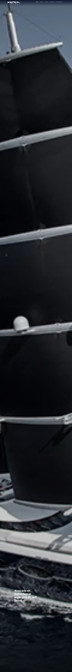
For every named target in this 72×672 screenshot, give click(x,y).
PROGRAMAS (52, 1)
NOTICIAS (41, 1)
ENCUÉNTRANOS (59, 1)
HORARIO (46, 1)
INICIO (37, 1)
